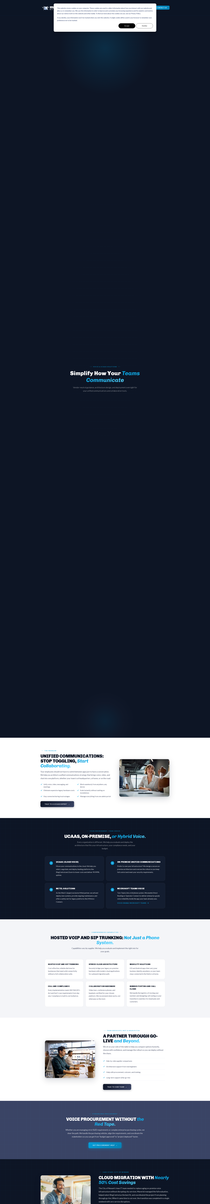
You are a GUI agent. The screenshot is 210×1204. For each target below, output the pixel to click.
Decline (144, 26)
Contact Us (162, 8)
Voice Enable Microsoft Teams (131, 903)
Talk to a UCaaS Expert (57, 804)
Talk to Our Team (117, 1087)
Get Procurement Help (105, 1145)
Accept (126, 26)
